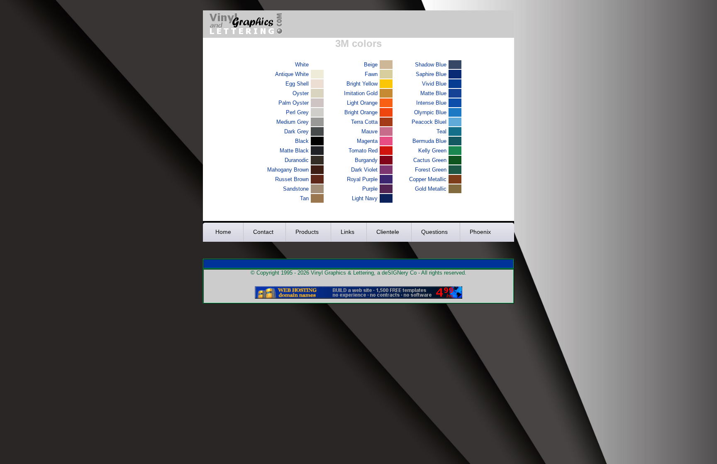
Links (347, 231)
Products (307, 231)
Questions (434, 231)
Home (223, 231)
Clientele (387, 231)
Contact (263, 231)
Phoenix (480, 231)
